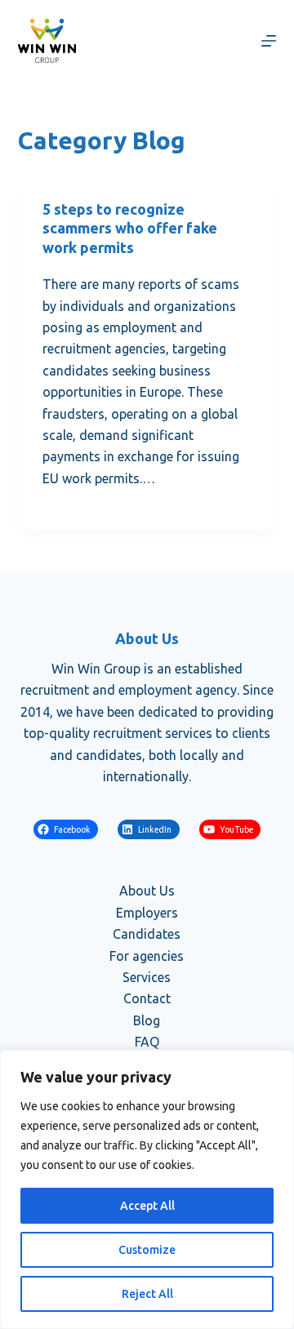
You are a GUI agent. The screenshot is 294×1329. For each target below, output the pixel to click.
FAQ (147, 1041)
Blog (146, 1020)
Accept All (147, 1205)
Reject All (147, 1293)
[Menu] (268, 40)
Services (146, 977)
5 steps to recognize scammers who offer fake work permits (129, 228)
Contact (147, 998)
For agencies (146, 956)
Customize (147, 1249)
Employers (147, 912)
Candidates (146, 934)
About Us (147, 890)
